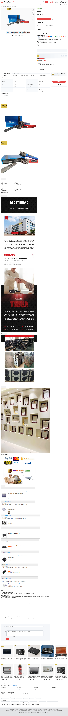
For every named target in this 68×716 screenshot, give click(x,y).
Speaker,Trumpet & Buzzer (5, 697)
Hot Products (11, 709)
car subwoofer (36, 687)
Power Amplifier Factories (33, 702)
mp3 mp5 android (3, 687)
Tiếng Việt (55, 710)
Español (15, 710)
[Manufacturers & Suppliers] (6, 2)
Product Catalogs (14, 685)
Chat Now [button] (60, 18)
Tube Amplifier (26, 697)
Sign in (66, 2)
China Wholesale (30, 709)
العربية (39, 710)
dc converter (2, 689)
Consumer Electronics (6, 6)
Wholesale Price (35, 709)
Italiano (29, 710)
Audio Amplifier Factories (24, 702)
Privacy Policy (47, 712)
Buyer (46, 4)
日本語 (44, 710)
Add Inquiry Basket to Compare (18, 35)
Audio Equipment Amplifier (16, 704)
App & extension (55, 4)
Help (50, 4)
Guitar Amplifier (32, 697)
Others (52, 689)
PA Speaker (12, 697)
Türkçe (52, 710)
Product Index (50, 709)
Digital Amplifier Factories (15, 702)
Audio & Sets (11, 6)
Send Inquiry (44, 18)
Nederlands (35, 710)
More (2, 706)
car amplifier (19, 689)
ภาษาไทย (49, 710)
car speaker (35, 689)
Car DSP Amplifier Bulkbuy (36, 704)
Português (18, 710)
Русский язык (25, 710)
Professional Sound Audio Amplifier (52, 702)
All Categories (4, 4)
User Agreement (39, 712)
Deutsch (32, 710)
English (12, 710)
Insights (57, 709)
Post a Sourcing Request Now (26, 638)
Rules (66, 4)
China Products (16, 709)
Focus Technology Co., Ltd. (28, 712)
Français (22, 710)
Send (8, 638)
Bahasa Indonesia (59, 710)
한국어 (41, 710)
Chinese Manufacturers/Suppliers (23, 709)
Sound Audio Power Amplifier (26, 704)
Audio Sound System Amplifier (6, 704)
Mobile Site (54, 709)
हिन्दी (46, 710)
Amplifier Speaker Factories (5, 702)
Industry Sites (40, 709)
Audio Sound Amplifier (42, 702)
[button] (47, 75)
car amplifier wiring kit (54, 687)
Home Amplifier (38, 697)
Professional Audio (19, 697)
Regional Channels (45, 709)
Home (1, 6)
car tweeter (19, 687)
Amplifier (15, 6)
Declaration (43, 712)
